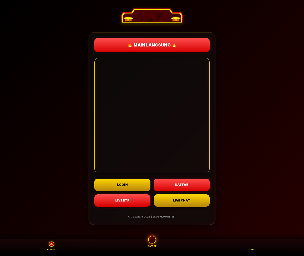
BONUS (51, 249)
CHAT (252, 249)
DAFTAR (181, 184)
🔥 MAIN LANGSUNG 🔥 (152, 45)
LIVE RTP (122, 200)
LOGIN (122, 184)
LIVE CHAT (181, 200)
